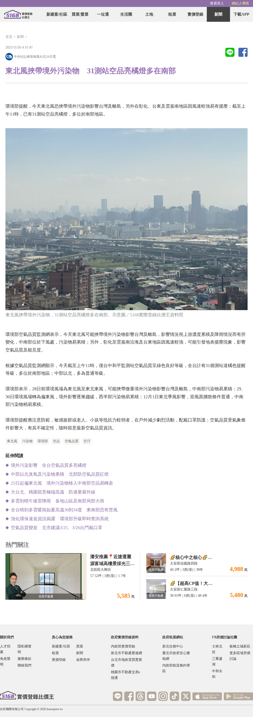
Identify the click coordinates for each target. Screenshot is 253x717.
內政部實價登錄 (123, 646)
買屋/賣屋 (80, 14)
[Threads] (140, 696)
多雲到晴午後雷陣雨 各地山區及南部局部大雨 (57, 500)
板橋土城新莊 (240, 646)
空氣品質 (72, 441)
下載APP (241, 14)
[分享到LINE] (229, 52)
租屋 (172, 14)
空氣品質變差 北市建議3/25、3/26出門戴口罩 (56, 527)
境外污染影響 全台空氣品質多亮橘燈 (48, 465)
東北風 (12, 441)
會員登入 (217, 3)
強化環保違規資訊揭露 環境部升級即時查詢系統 (60, 518)
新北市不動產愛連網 (126, 653)
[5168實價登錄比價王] (27, 695)
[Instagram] (163, 696)
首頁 (8, 37)
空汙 (87, 441)
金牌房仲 (83, 660)
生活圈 (126, 14)
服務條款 (24, 659)
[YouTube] (151, 696)
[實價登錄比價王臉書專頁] (129, 696)
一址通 (103, 14)
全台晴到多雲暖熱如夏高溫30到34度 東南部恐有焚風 (64, 509)
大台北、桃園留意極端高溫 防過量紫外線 (53, 492)
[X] (185, 696)
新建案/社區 (56, 14)
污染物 (27, 441)
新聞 (218, 14)
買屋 (79, 646)
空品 (56, 441)
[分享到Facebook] (243, 52)
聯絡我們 (24, 665)
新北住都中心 (172, 646)
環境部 (43, 441)
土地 (149, 14)
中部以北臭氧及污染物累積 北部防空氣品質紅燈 (60, 474)
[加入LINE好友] (117, 696)
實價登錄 (195, 14)
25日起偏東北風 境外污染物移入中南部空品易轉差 (62, 483)
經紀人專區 (240, 3)
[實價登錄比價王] (18, 14)
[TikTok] (174, 696)
